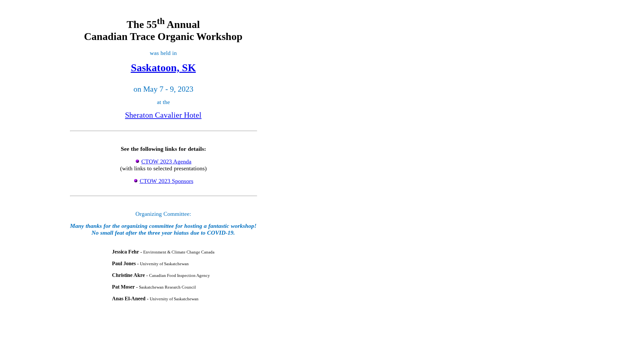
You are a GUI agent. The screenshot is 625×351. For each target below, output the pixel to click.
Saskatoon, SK (163, 67)
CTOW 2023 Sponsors (166, 181)
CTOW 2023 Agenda (166, 161)
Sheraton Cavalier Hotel (163, 115)
